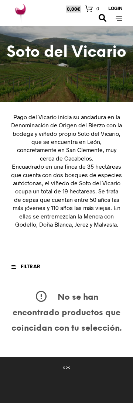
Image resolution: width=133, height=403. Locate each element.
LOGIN (115, 8)
